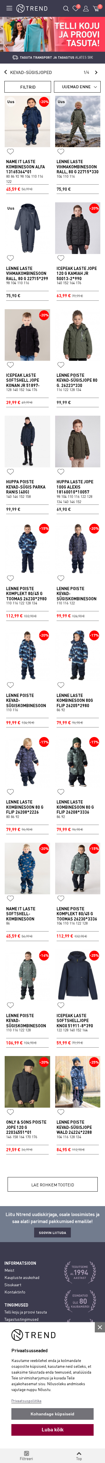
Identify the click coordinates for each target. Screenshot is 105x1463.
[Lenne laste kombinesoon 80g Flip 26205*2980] (78, 655)
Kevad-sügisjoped (31, 72)
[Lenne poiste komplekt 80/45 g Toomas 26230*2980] (27, 548)
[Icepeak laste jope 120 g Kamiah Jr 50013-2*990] (78, 228)
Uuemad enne (76, 86)
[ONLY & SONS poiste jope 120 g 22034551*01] (27, 1082)
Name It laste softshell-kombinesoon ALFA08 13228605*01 (26, 916)
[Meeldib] (10, 151)
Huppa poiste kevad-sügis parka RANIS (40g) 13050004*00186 (26, 489)
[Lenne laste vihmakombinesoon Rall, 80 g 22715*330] (78, 121)
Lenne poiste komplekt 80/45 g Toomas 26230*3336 (77, 913)
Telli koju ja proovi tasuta (25, 1311)
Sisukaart (12, 1284)
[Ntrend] (31, 8)
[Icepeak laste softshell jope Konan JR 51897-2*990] (27, 335)
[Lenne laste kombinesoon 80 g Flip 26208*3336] (78, 762)
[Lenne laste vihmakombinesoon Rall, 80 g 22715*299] (27, 228)
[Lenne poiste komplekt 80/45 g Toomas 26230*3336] (78, 868)
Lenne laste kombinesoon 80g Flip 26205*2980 (75, 700)
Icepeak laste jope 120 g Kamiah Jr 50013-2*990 (77, 273)
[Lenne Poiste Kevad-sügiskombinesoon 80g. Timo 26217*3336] (27, 975)
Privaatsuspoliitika (26, 1401)
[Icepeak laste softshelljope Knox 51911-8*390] (78, 975)
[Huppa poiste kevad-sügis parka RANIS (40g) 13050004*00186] (27, 441)
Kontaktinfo (14, 1291)
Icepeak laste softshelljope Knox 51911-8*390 (75, 1020)
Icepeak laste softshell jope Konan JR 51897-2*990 (23, 383)
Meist (9, 1270)
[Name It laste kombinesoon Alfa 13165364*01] (27, 121)
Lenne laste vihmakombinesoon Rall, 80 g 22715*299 (27, 273)
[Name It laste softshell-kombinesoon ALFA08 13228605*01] (27, 868)
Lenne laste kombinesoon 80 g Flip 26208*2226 (24, 807)
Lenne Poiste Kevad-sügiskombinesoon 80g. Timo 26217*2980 (26, 705)
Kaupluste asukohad (21, 1277)
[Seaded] (86, 8)
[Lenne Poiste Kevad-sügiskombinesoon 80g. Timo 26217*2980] (27, 655)
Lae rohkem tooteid (52, 1184)
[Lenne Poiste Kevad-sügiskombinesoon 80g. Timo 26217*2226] (78, 548)
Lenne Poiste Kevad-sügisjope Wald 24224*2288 (74, 1127)
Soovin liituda (52, 1232)
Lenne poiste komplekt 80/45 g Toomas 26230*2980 (26, 593)
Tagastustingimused (21, 1319)
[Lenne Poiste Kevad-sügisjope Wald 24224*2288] (78, 1082)
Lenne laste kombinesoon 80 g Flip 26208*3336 (75, 807)
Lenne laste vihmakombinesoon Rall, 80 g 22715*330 (78, 166)
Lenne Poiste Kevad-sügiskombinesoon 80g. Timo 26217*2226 (77, 598)
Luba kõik (53, 1429)
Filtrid (28, 86)
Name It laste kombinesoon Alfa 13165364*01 (25, 166)
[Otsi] (66, 8)
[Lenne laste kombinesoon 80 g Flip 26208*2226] (27, 762)
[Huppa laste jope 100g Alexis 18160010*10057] (78, 441)
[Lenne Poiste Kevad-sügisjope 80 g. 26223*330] (78, 335)
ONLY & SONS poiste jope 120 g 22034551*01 (26, 1127)
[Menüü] (9, 8)
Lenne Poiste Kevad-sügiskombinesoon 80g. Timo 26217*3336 (26, 1025)
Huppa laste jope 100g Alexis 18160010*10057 (75, 486)
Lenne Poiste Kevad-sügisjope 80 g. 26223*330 (77, 380)
